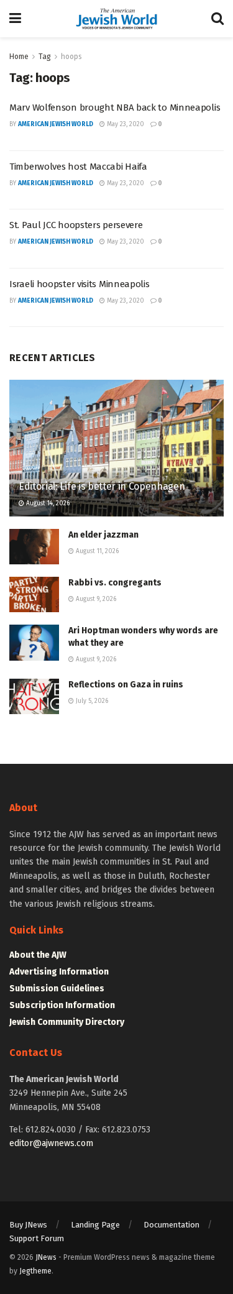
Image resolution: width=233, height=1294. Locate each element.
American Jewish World (55, 124)
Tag (45, 56)
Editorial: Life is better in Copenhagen (102, 486)
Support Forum (36, 1238)
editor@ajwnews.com (51, 1143)
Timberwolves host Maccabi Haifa (78, 166)
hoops (71, 56)
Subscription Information (62, 1005)
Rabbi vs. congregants (115, 582)
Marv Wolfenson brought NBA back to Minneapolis (114, 107)
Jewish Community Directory (66, 1022)
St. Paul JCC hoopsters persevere (75, 225)
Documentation (171, 1224)
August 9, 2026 (95, 599)
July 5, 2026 (91, 701)
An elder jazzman (103, 535)
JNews (46, 1257)
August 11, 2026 (96, 551)
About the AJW (37, 955)
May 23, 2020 (124, 124)
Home (19, 56)
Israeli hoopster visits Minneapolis (79, 284)
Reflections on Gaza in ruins (125, 684)
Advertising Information (59, 971)
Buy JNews (28, 1224)
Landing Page (95, 1224)
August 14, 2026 (47, 503)
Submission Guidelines (56, 988)
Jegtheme (35, 1271)
